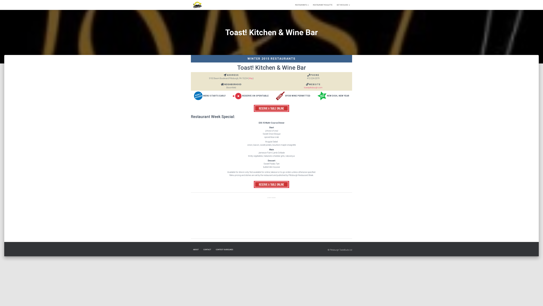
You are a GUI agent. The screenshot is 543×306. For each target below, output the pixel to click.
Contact (207, 250)
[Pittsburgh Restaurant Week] (197, 4)
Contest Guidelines (224, 250)
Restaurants (301, 5)
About (196, 250)
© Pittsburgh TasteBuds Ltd (340, 250)
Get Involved (343, 5)
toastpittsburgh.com (313, 87)
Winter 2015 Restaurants (271, 58)
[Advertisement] (271, 219)
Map (251, 78)
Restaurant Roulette (322, 5)
